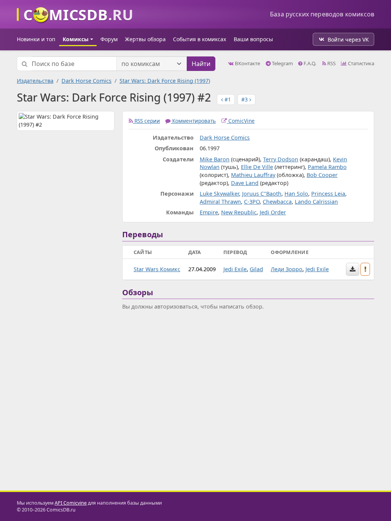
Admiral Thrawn (220, 201)
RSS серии (146, 120)
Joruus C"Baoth (261, 193)
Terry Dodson (280, 159)
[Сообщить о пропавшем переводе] (365, 269)
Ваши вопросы (253, 39)
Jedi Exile (235, 269)
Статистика (360, 63)
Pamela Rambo (327, 166)
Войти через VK (348, 39)
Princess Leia (328, 193)
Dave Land (245, 183)
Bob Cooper (322, 174)
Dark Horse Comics (86, 80)
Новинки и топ (36, 39)
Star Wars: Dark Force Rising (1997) (165, 80)
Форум (109, 39)
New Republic (239, 212)
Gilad (256, 269)
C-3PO (252, 201)
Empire (209, 212)
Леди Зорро (286, 269)
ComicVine (241, 120)
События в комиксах (199, 39)
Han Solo (296, 193)
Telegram (282, 63)
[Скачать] (352, 269)
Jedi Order (273, 212)
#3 (245, 99)
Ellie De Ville (257, 166)
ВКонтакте (247, 63)
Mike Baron (214, 159)
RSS (331, 63)
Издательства (35, 80)
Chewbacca (277, 201)
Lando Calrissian (316, 201)
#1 (227, 99)
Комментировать (193, 120)
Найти (201, 63)
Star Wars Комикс (157, 269)
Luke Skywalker (219, 193)
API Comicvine (71, 503)
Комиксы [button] (76, 39)
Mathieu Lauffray (253, 174)
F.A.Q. (309, 63)
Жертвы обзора (145, 39)
